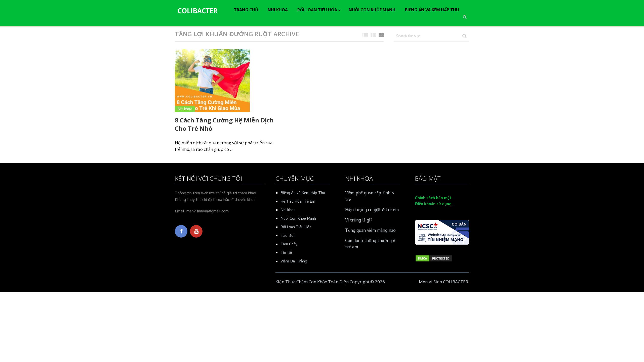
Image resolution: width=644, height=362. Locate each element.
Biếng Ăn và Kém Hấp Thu (432, 10)
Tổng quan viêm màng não (370, 231)
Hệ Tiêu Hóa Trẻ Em (297, 202)
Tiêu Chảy (288, 244)
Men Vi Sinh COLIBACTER (443, 282)
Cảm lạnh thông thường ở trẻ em (370, 244)
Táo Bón (288, 236)
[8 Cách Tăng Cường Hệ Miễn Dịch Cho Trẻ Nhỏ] (212, 80)
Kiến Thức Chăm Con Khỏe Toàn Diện (312, 282)
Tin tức (286, 253)
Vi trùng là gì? (358, 220)
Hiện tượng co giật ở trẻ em (372, 210)
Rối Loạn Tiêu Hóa (317, 10)
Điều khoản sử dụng (433, 204)
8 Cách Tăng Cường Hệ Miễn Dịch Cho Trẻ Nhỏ (224, 124)
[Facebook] (181, 231)
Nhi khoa (278, 10)
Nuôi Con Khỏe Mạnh (372, 10)
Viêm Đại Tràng (293, 261)
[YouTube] (196, 231)
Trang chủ (246, 10)
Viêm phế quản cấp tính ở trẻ (369, 196)
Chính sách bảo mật (433, 198)
